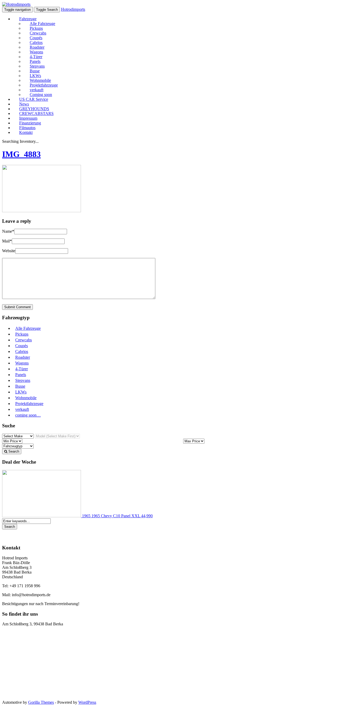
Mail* (7, 241)
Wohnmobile (26, 398)
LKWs (21, 392)
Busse (20, 386)
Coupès (21, 345)
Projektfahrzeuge (29, 403)
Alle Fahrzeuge (28, 328)
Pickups (21, 334)
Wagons (22, 363)
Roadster (22, 357)
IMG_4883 (21, 154)
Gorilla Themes (41, 702)
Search (13, 451)
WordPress (87, 702)
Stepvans (22, 380)
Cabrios (21, 351)
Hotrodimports (73, 9)
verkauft (22, 409)
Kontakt (26, 132)
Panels (20, 374)
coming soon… (28, 415)
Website (8, 251)
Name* (8, 231)
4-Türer (21, 369)
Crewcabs (23, 340)
